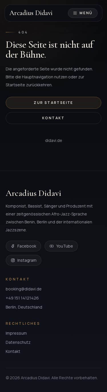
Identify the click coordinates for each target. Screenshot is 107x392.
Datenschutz (18, 342)
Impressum (16, 333)
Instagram (27, 260)
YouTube (64, 246)
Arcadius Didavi (31, 13)
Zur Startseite (53, 102)
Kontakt (53, 118)
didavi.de (53, 140)
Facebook (26, 246)
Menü (86, 13)
